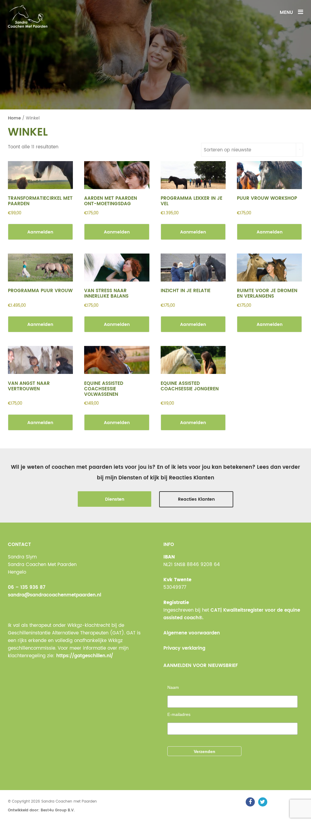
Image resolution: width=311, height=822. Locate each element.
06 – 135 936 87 (26, 587)
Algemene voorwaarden (191, 633)
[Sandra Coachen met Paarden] (27, 16)
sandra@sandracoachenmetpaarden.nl (54, 595)
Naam (173, 687)
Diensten (114, 499)
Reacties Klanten (196, 499)
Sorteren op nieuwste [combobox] (227, 150)
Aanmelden (40, 232)
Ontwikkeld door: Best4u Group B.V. (41, 810)
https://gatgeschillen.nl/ (84, 656)
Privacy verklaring (184, 648)
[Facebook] (250, 801)
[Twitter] (262, 801)
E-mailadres (178, 714)
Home (14, 118)
